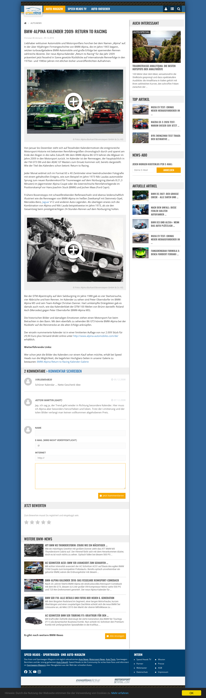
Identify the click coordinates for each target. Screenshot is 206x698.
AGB (160, 667)
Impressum (163, 672)
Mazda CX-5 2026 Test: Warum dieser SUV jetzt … (165, 123)
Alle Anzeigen (117, 635)
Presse (161, 663)
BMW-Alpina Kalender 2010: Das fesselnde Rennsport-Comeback (82, 580)
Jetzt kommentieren (113, 495)
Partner (139, 663)
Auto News (83, 659)
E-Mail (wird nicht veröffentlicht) (56, 440)
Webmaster (141, 667)
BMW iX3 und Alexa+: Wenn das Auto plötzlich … (165, 224)
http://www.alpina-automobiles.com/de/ (95, 335)
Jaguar (45, 202)
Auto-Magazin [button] (54, 9)
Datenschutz (142, 672)
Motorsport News (97, 659)
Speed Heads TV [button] (77, 9)
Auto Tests (110, 659)
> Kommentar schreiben (64, 371)
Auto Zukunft (62, 662)
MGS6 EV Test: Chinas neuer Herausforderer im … (165, 110)
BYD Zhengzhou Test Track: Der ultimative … (166, 137)
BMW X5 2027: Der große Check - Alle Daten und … (165, 195)
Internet (40, 452)
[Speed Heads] (33, 11)
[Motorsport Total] (122, 681)
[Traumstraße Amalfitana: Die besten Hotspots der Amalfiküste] (156, 46)
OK (191, 693)
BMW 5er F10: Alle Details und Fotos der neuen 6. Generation (79, 598)
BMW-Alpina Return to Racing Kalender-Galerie (63, 361)
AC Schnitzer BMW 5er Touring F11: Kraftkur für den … (77, 615)
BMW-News (56, 635)
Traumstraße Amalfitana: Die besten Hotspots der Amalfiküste (154, 67)
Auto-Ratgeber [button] (100, 9)
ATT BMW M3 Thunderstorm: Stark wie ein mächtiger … (76, 545)
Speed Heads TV (143, 659)
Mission (161, 659)
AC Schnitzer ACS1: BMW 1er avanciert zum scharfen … (76, 563)
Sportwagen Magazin (36, 665)
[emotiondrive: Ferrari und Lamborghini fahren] (88, 681)
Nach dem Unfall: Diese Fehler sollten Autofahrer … (163, 211)
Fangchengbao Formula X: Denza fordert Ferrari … (165, 252)
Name (38, 428)
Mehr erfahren (119, 693)
